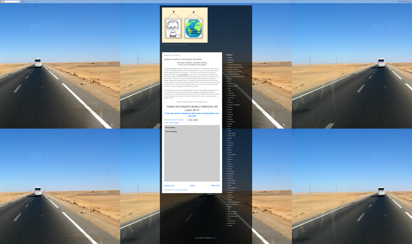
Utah (229, 218)
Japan (229, 131)
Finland (230, 109)
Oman (229, 157)
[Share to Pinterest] (197, 120)
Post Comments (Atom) (180, 190)
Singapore (231, 173)
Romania (230, 166)
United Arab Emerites (234, 202)
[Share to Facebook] (195, 120)
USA (229, 209)
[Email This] (189, 120)
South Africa (231, 180)
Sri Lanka (230, 190)
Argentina (230, 60)
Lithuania (230, 143)
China (229, 91)
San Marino (231, 171)
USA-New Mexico (233, 216)
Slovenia (230, 178)
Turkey (230, 199)
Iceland (230, 124)
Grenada (230, 119)
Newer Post (169, 186)
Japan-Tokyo (232, 135)
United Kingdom (174, 123)
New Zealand (232, 154)
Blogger (214, 238)
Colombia (230, 93)
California (230, 83)
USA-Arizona (232, 214)
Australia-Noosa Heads (235, 72)
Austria (230, 79)
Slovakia (230, 176)
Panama (230, 159)
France (230, 112)
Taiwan (230, 195)
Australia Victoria (233, 69)
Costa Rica (231, 98)
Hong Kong (231, 121)
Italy (229, 128)
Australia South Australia (235, 67)
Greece (230, 117)
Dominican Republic (234, 105)
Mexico (230, 150)
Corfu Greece (232, 95)
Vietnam (230, 225)
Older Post (215, 186)
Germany (230, 114)
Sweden (230, 192)
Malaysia (230, 145)
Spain (229, 185)
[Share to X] (193, 120)
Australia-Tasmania (233, 74)
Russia (230, 169)
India (229, 126)
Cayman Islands (233, 86)
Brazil (229, 81)
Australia (230, 62)
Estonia (230, 107)
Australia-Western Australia (236, 76)
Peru (229, 161)
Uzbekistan (231, 221)
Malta (229, 147)
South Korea (231, 183)
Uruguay (230, 206)
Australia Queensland (234, 64)
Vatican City (231, 223)
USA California (232, 211)
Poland (230, 164)
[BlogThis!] (191, 120)
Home (192, 186)
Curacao (230, 102)
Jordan (230, 138)
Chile (229, 88)
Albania (230, 57)
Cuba (229, 100)
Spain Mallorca (232, 188)
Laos (229, 140)
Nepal (229, 152)
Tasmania (231, 197)
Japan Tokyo (232, 133)
